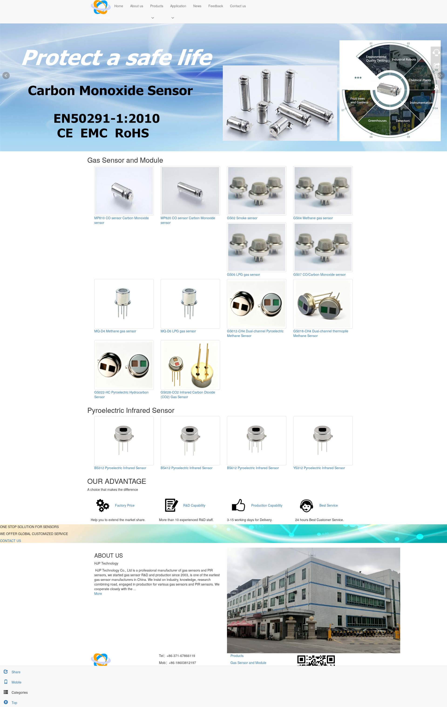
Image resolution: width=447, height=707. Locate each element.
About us (136, 5)
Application (178, 5)
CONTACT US (10, 540)
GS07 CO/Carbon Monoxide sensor (319, 274)
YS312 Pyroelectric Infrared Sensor (319, 467)
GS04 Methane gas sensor (313, 217)
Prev (6, 75)
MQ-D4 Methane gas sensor (115, 331)
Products (156, 5)
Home (118, 5)
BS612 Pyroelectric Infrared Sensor (253, 467)
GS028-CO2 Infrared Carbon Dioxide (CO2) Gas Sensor (188, 394)
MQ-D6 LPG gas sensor (178, 331)
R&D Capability (194, 505)
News (197, 5)
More (98, 593)
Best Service (328, 505)
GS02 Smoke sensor (242, 217)
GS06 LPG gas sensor (243, 274)
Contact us (238, 5)
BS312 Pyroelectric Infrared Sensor (120, 467)
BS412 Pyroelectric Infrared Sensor (187, 467)
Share (16, 672)
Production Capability (266, 505)
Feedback (215, 5)
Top (14, 702)
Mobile (16, 682)
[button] (157, 17)
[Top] (436, 89)
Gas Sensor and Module (248, 662)
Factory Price (125, 505)
